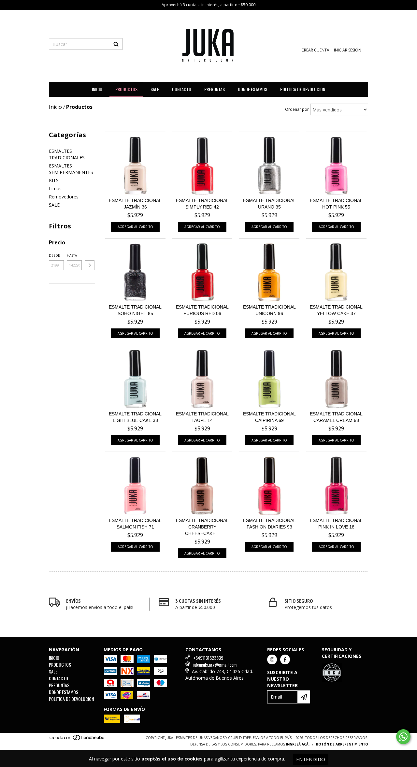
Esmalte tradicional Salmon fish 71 (135, 523)
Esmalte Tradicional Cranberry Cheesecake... (202, 527)
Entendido (310, 759)
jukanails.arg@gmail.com (215, 664)
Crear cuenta (315, 50)
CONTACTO (181, 89)
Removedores (64, 197)
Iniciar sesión (347, 50)
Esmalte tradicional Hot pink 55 (336, 204)
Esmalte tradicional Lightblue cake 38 (135, 417)
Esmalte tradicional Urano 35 (269, 204)
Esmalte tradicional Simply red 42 (202, 204)
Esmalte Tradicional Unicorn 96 (269, 310)
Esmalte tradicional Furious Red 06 (202, 310)
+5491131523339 (208, 657)
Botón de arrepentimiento (342, 744)
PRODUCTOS (126, 89)
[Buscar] (115, 44)
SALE (155, 89)
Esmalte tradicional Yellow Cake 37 (336, 310)
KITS (54, 180)
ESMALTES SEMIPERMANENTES (71, 169)
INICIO (97, 89)
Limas (55, 188)
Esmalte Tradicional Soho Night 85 (135, 310)
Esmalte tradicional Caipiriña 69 (269, 417)
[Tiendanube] (77, 739)
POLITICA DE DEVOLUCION (302, 89)
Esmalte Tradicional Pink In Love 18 (336, 523)
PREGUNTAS (214, 89)
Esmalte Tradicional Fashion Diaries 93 (269, 523)
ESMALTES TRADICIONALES (67, 154)
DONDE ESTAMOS (252, 89)
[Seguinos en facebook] (285, 659)
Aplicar (89, 265)
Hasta (72, 255)
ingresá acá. (297, 744)
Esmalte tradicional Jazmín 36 (135, 204)
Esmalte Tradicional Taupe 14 (202, 417)
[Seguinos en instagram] (272, 659)
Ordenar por (297, 109)
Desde (54, 255)
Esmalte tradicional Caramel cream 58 (336, 417)
